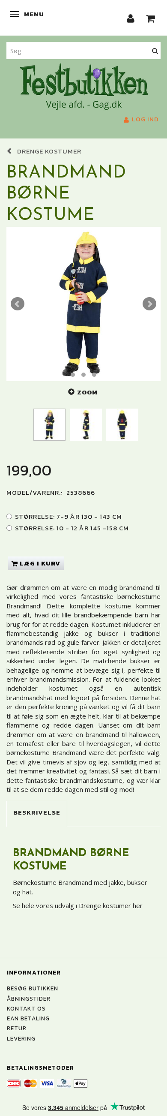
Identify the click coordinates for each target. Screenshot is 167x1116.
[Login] (131, 18)
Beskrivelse (36, 812)
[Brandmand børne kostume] (83, 304)
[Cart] (150, 18)
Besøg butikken (32, 988)
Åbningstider (29, 998)
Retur (17, 1028)
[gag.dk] (84, 85)
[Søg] (155, 50)
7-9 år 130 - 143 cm (68, 516)
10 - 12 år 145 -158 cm (72, 527)
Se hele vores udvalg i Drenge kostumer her (78, 905)
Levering (21, 1038)
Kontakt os (26, 1008)
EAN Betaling (28, 1018)
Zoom (87, 392)
